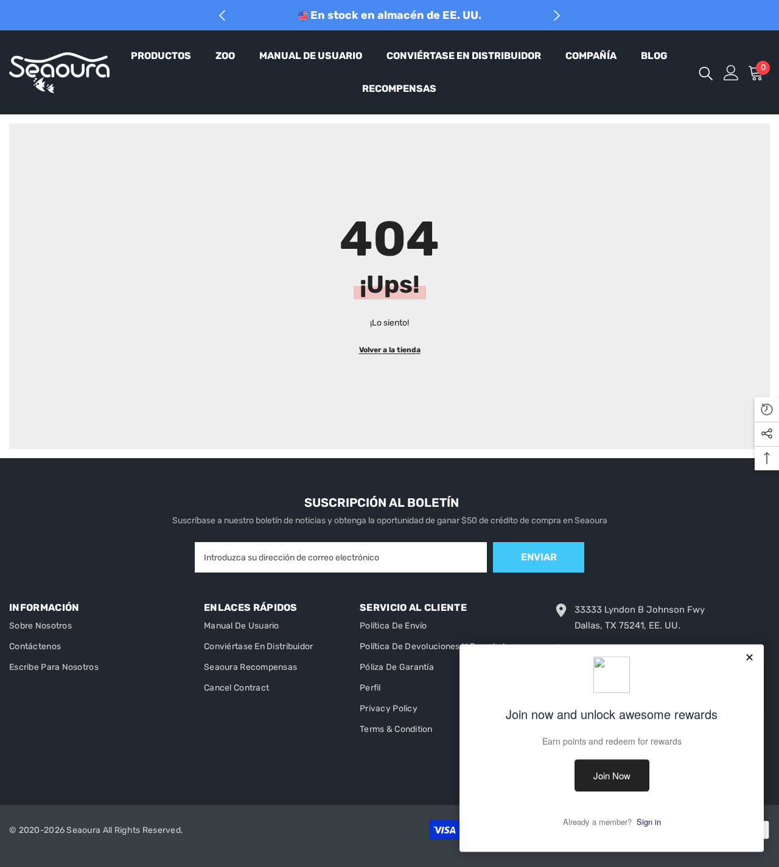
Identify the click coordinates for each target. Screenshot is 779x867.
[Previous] (222, 15)
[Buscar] (705, 72)
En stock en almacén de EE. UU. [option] (394, 15)
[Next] (557, 15)
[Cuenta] (731, 72)
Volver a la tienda (390, 350)
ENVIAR (539, 557)
